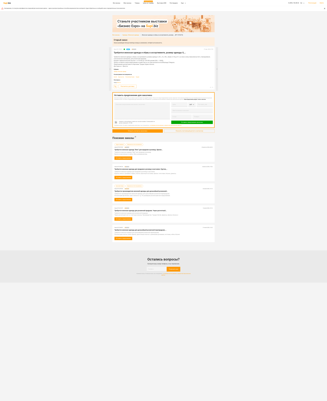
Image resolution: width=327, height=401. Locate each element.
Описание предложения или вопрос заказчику (130, 104)
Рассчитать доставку (127, 86)
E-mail (174, 117)
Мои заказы (127, 3)
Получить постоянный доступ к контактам (189, 131)
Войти (322, 3)
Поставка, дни (202, 104)
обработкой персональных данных (172, 125)
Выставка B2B (161, 3)
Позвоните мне (173, 269)
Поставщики (174, 3)
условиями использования (156, 125)
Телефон (196, 117)
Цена (174, 104)
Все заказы (116, 3)
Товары (137, 3)
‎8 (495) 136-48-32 (293, 3)
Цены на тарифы (148, 3)
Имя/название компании (181, 110)
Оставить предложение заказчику (192, 122)
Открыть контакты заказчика (137, 131)
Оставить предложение (123, 158)
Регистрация (312, 3)
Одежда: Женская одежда (120, 71)
